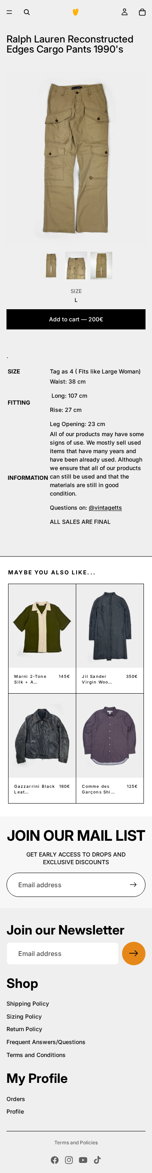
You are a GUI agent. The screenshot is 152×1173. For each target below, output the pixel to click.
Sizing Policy (24, 1016)
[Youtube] (83, 1160)
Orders (15, 1098)
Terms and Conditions (36, 1054)
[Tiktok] (97, 1160)
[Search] (27, 12)
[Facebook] (55, 1160)
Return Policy (24, 1028)
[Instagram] (69, 1160)
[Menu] (9, 12)
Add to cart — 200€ (76, 319)
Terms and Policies (76, 1142)
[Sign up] (133, 884)
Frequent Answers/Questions (46, 1041)
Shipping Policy (27, 1003)
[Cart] (142, 12)
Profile (15, 1111)
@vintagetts (105, 507)
